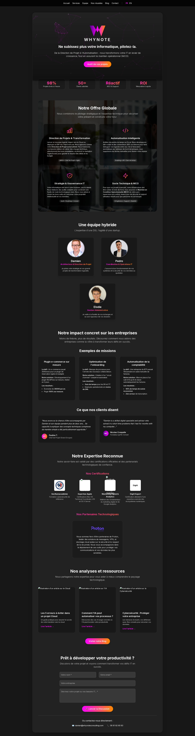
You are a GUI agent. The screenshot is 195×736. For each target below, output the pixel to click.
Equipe (85, 3)
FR (127, 3)
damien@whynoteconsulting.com (87, 725)
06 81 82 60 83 (115, 725)
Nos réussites (96, 3)
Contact (115, 3)
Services (76, 3)
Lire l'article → (47, 626)
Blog (107, 3)
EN (130, 3)
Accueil (66, 3)
